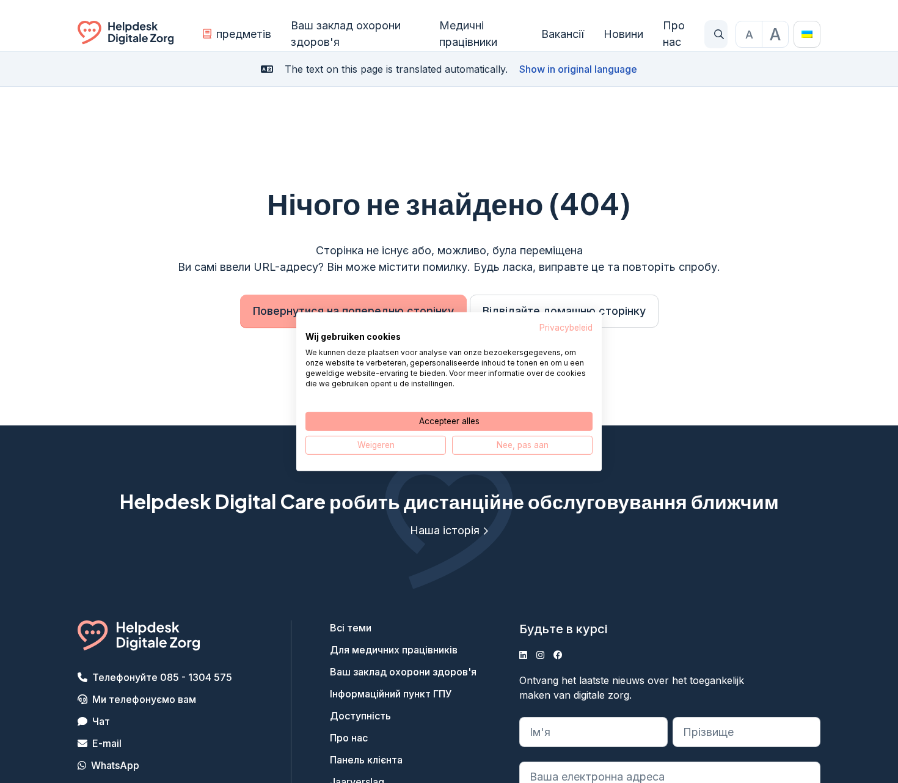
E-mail (107, 743)
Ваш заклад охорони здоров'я (346, 33)
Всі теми (350, 628)
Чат (101, 721)
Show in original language (578, 69)
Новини (623, 34)
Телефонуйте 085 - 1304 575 (162, 677)
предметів (243, 34)
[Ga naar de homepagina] (125, 34)
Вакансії (562, 34)
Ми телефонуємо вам (144, 699)
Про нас (674, 33)
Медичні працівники (468, 33)
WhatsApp (115, 765)
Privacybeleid (566, 327)
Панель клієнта (366, 760)
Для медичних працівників (394, 650)
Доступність (360, 716)
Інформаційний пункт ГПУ (390, 694)
